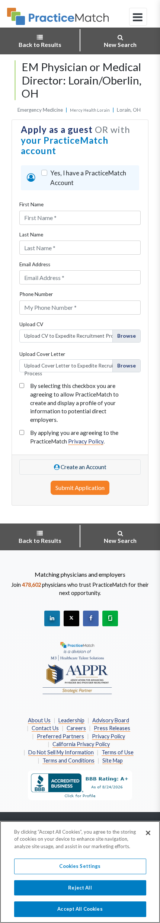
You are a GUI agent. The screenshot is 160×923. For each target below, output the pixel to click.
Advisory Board (110, 720)
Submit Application (80, 487)
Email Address (34, 264)
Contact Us (45, 728)
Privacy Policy (85, 441)
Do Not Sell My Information (61, 752)
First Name (31, 204)
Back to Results (40, 44)
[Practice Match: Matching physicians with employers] (58, 16)
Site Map (112, 760)
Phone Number (36, 294)
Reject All (80, 888)
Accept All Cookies (79, 909)
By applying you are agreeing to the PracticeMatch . (74, 437)
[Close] (148, 833)
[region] (80, 872)
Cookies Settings (79, 866)
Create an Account (83, 467)
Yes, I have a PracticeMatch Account (88, 178)
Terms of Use (118, 752)
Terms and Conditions (68, 760)
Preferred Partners (60, 736)
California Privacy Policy (81, 744)
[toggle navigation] (138, 17)
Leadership (71, 720)
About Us (39, 720)
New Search (120, 44)
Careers (76, 728)
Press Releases (112, 728)
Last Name (31, 235)
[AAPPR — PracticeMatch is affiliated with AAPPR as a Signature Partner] (77, 668)
